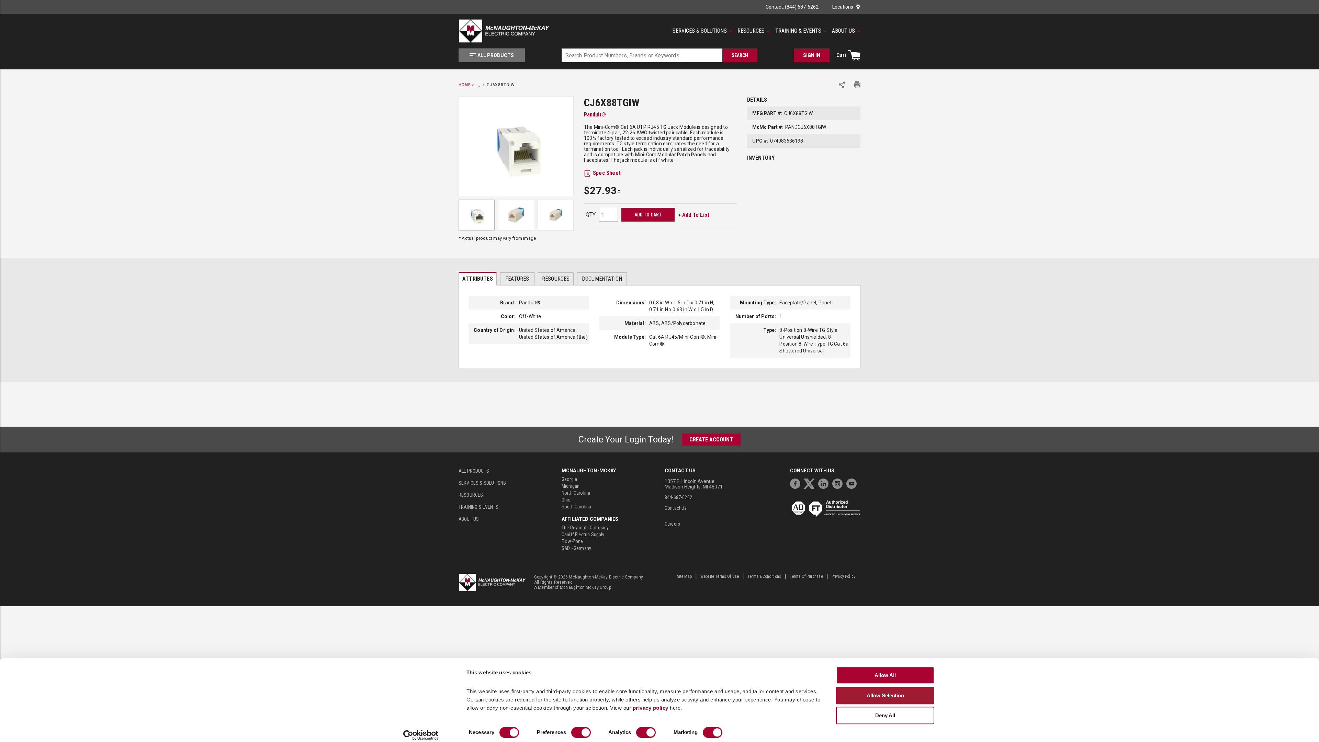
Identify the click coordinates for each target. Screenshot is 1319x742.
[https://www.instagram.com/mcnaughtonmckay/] (839, 483)
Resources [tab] (556, 279)
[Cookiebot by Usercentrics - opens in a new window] (421, 735)
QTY (591, 214)
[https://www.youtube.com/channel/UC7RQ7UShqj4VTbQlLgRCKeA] (853, 483)
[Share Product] (842, 84)
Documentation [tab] (602, 279)
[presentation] (478, 278)
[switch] (581, 732)
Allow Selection (885, 695)
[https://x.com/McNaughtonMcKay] (811, 483)
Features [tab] (517, 279)
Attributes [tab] (477, 279)
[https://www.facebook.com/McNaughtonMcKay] (797, 483)
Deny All (885, 715)
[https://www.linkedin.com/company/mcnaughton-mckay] (825, 483)
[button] (702, 31)
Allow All (885, 675)
